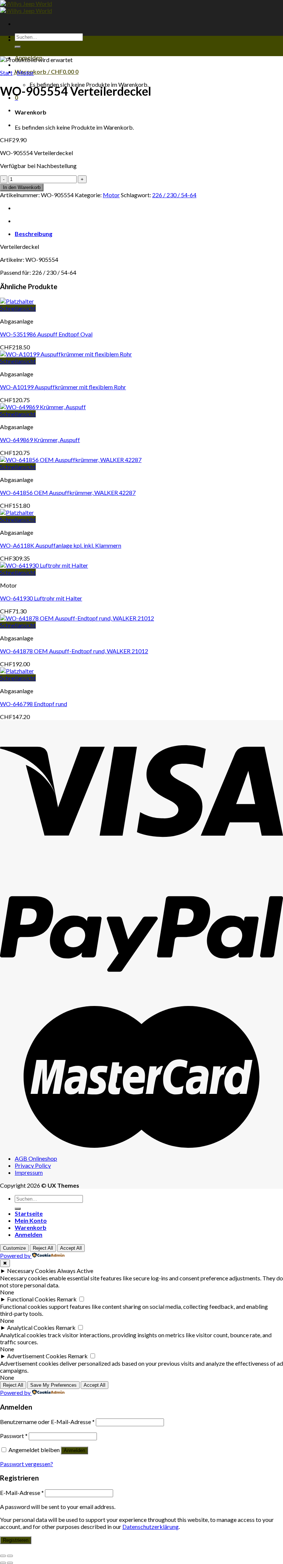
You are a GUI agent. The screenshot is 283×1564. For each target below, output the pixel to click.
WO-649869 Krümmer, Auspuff (40, 439)
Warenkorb (30, 1227)
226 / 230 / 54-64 (174, 194)
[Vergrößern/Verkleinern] (10, 1556)
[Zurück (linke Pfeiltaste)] (3, 1563)
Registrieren (15, 1540)
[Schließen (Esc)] (3, 1556)
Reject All (43, 1248)
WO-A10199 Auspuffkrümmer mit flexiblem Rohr (63, 386)
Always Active (75, 1270)
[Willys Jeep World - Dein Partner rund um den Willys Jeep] (26, 7)
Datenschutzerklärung (150, 1526)
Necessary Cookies (31, 1270)
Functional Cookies (31, 1299)
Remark (67, 1299)
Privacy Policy (33, 1165)
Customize (14, 1248)
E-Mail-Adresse (22, 1492)
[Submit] (18, 47)
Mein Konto (31, 1220)
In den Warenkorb (22, 187)
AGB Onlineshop (36, 1158)
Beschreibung (33, 233)
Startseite (29, 1213)
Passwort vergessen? (26, 1463)
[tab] (149, 233)
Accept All (71, 1248)
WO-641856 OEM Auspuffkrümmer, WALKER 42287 (68, 492)
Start (6, 72)
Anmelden (74, 1450)
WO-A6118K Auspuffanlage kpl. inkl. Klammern (60, 545)
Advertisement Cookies (37, 1355)
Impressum (29, 1172)
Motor (25, 72)
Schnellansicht (18, 308)
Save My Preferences (53, 1385)
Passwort (14, 1435)
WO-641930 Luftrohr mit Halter (41, 598)
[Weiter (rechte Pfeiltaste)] (10, 1563)
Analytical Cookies (31, 1327)
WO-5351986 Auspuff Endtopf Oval (46, 334)
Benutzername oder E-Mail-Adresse (47, 1421)
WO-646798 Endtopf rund (33, 703)
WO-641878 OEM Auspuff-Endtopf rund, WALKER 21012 (74, 650)
